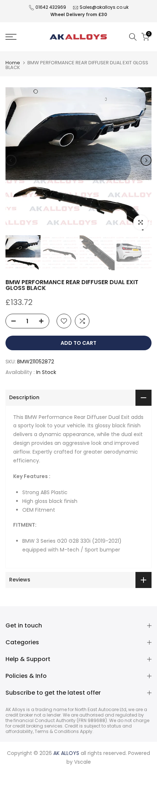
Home (12, 62)
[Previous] (10, 160)
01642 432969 (50, 7)
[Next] (146, 160)
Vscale (82, 762)
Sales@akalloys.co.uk (104, 7)
